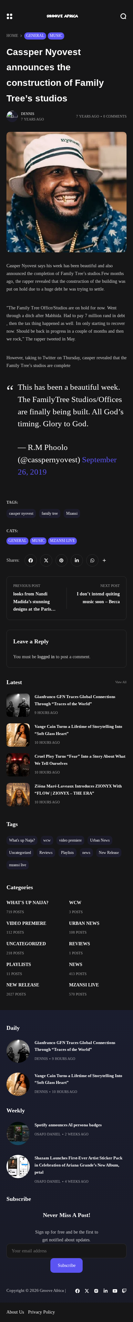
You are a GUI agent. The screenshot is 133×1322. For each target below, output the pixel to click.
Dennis (27, 114)
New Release (22, 985)
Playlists (18, 964)
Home (12, 35)
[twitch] (124, 1291)
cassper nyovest (21, 513)
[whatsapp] (92, 560)
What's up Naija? (27, 902)
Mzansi (71, 513)
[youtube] (115, 1291)
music (56, 35)
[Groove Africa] (66, 16)
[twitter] (46, 560)
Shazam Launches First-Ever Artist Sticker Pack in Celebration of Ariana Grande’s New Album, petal (78, 1165)
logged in (46, 656)
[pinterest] (62, 560)
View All (121, 682)
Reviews (79, 943)
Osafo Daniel (48, 1134)
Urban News (84, 923)
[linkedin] (77, 560)
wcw (75, 902)
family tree (50, 513)
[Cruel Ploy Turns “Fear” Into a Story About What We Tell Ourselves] (18, 764)
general (35, 35)
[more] (104, 560)
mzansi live (62, 540)
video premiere (26, 923)
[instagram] (96, 1291)
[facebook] (31, 560)
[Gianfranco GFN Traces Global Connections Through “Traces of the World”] (18, 705)
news (75, 964)
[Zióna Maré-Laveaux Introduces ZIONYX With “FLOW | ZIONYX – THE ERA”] (18, 794)
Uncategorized (26, 943)
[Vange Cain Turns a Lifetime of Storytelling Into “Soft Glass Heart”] (18, 735)
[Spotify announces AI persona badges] (18, 1133)
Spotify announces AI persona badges (68, 1125)
